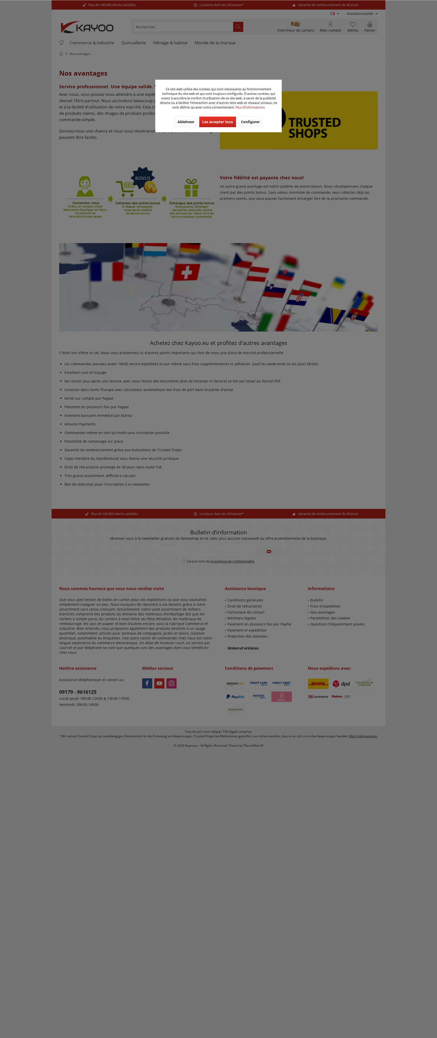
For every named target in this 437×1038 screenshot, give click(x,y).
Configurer (250, 121)
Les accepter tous (217, 121)
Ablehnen (186, 121)
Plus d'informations (250, 107)
